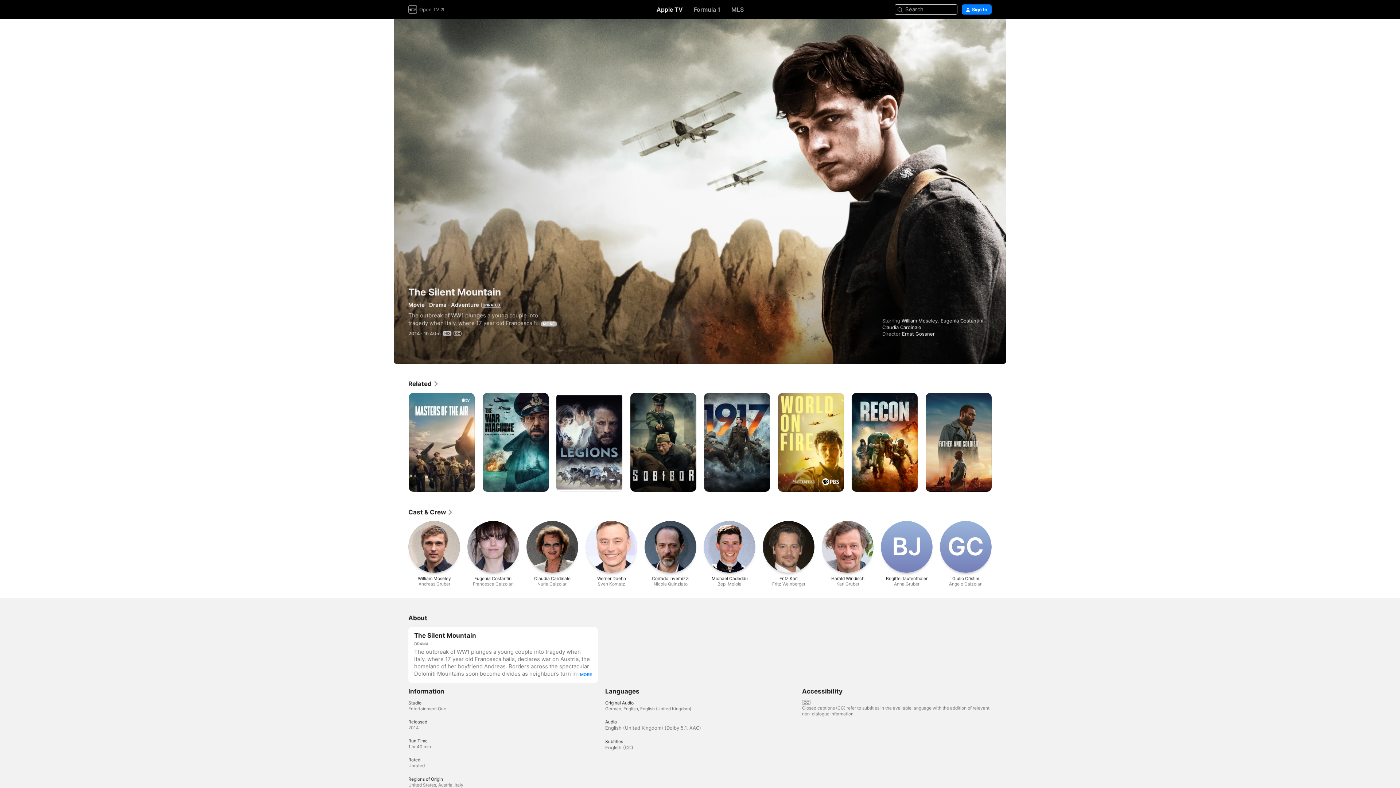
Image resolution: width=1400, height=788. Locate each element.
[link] (423, 384)
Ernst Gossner (918, 334)
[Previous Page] (401, 442)
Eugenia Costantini (962, 321)
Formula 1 (707, 9)
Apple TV (670, 9)
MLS (737, 9)
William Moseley (920, 321)
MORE (549, 324)
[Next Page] (999, 442)
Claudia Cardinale (901, 327)
